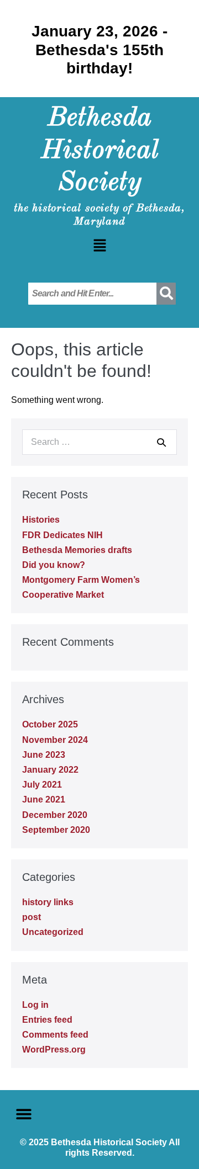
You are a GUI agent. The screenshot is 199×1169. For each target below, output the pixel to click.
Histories (41, 519)
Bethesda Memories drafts (77, 550)
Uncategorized (52, 932)
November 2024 (55, 740)
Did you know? (53, 565)
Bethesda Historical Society (100, 151)
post (31, 917)
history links (48, 902)
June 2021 (43, 799)
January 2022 (50, 769)
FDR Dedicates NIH (62, 535)
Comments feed (55, 1034)
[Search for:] (99, 442)
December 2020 (54, 815)
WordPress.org (54, 1049)
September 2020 (56, 830)
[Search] (161, 442)
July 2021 (42, 784)
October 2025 (50, 724)
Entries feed (47, 1019)
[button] (99, 246)
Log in (35, 1004)
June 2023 (43, 754)
